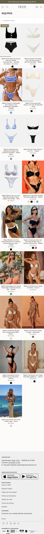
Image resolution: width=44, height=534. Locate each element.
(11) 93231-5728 (14, 462)
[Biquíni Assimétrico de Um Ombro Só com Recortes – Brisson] (11, 356)
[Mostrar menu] (3, 7)
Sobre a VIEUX (6, 485)
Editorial (4, 507)
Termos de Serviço (8, 503)
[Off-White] (34, 202)
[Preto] (12, 66)
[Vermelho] (36, 248)
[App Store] (11, 477)
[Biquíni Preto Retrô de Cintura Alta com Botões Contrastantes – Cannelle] (11, 40)
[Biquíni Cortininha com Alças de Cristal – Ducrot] (33, 267)
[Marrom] (33, 337)
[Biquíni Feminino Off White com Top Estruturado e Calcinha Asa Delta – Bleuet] (33, 40)
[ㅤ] (40, 518)
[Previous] (2, 2)
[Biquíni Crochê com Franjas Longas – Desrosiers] (33, 312)
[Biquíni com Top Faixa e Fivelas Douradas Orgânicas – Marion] (33, 177)
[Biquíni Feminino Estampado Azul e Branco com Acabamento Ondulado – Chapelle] (11, 84)
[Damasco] (29, 202)
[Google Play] (29, 477)
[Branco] (9, 66)
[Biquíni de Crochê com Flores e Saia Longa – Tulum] (11, 401)
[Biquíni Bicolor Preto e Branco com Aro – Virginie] (33, 130)
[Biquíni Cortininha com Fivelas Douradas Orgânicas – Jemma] (33, 356)
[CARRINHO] (41, 7)
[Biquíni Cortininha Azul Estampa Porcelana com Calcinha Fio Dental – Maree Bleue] (11, 130)
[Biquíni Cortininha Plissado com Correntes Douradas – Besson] (11, 312)
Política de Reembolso (9, 496)
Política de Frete (7, 499)
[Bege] (11, 338)
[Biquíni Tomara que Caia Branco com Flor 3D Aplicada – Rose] (33, 84)
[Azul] (11, 113)
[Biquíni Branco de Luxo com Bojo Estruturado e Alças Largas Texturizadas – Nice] (11, 177)
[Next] (41, 2)
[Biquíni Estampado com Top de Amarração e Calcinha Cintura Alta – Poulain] (11, 267)
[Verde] (11, 294)
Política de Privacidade (9, 492)
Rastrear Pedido (7, 489)
